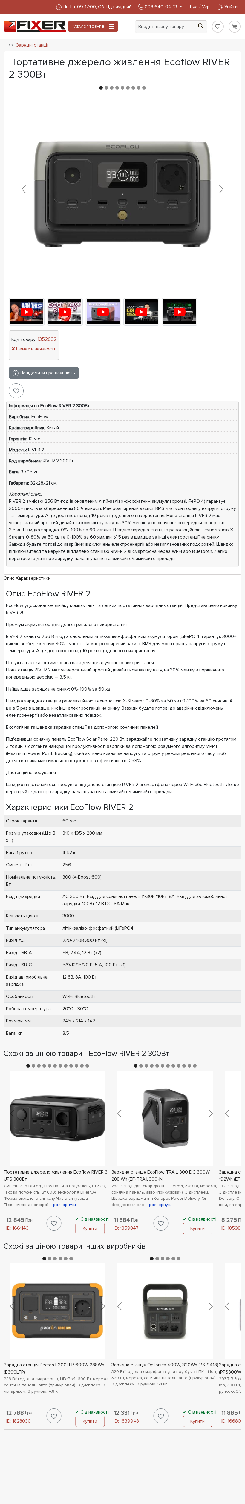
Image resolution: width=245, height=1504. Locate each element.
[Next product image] (221, 189)
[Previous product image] (23, 189)
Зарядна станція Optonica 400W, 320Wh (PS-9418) (164, 1365)
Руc (200, 7)
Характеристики (33, 578)
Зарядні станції (32, 45)
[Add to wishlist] (16, 390)
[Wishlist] (218, 27)
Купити (90, 1228)
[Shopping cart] (235, 27)
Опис (9, 578)
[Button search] (201, 25)
